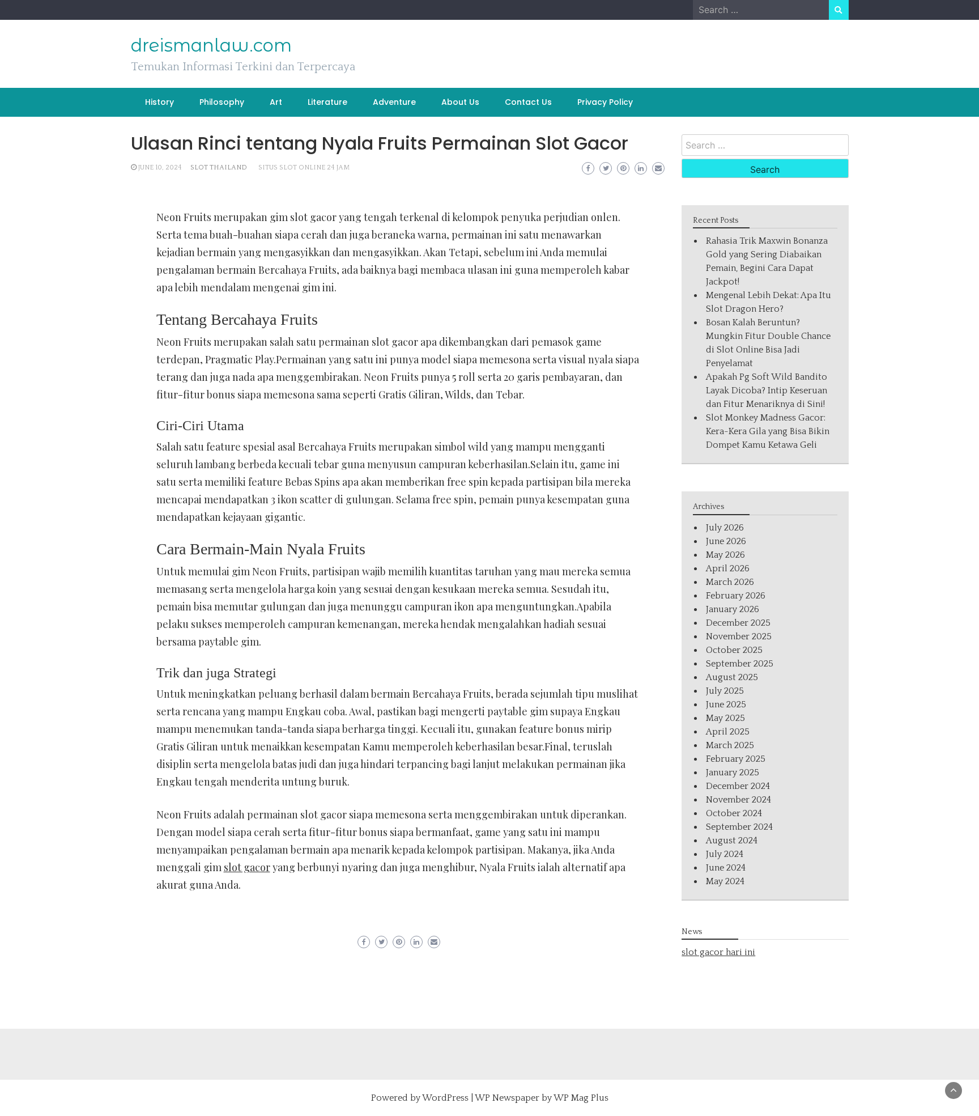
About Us (460, 102)
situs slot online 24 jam (304, 167)
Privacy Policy (605, 102)
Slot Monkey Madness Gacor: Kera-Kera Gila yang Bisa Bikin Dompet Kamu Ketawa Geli (767, 431)
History (159, 102)
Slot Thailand (218, 167)
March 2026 (730, 582)
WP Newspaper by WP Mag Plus (541, 1098)
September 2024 (739, 827)
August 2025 (732, 677)
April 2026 (728, 568)
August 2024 (731, 840)
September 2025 (739, 664)
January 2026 (732, 609)
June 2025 (726, 704)
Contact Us (528, 102)
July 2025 (725, 691)
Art (276, 102)
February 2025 (735, 759)
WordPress (445, 1098)
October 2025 (734, 650)
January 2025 (732, 772)
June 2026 (726, 541)
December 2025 (738, 623)
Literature (327, 102)
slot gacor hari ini (718, 952)
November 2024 (738, 800)
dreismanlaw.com (211, 45)
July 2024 (724, 854)
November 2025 (739, 636)
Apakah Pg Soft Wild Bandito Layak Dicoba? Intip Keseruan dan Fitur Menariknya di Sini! (766, 390)
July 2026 (725, 528)
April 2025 (728, 732)
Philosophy (221, 102)
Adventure (394, 102)
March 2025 (730, 745)
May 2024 (725, 881)
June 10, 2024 (160, 167)
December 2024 (738, 786)
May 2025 (725, 718)
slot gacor (247, 867)
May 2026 (725, 555)
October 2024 (734, 813)
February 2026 (735, 596)
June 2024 (726, 868)
